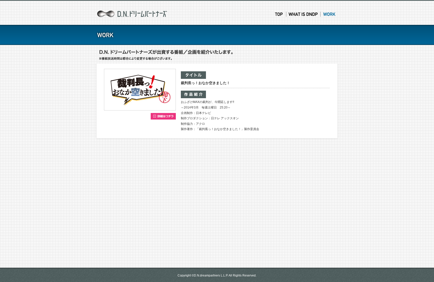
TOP (278, 14)
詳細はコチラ (163, 116)
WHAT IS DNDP (303, 14)
